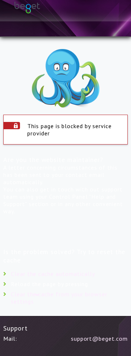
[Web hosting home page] (65, 14)
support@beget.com (99, 338)
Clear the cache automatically (53, 273)
